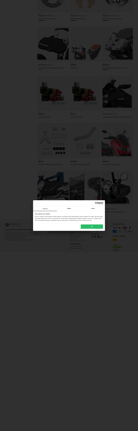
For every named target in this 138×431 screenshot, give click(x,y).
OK (92, 226)
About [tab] (93, 208)
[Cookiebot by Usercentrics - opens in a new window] (96, 203)
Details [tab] (69, 208)
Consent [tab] (45, 208)
